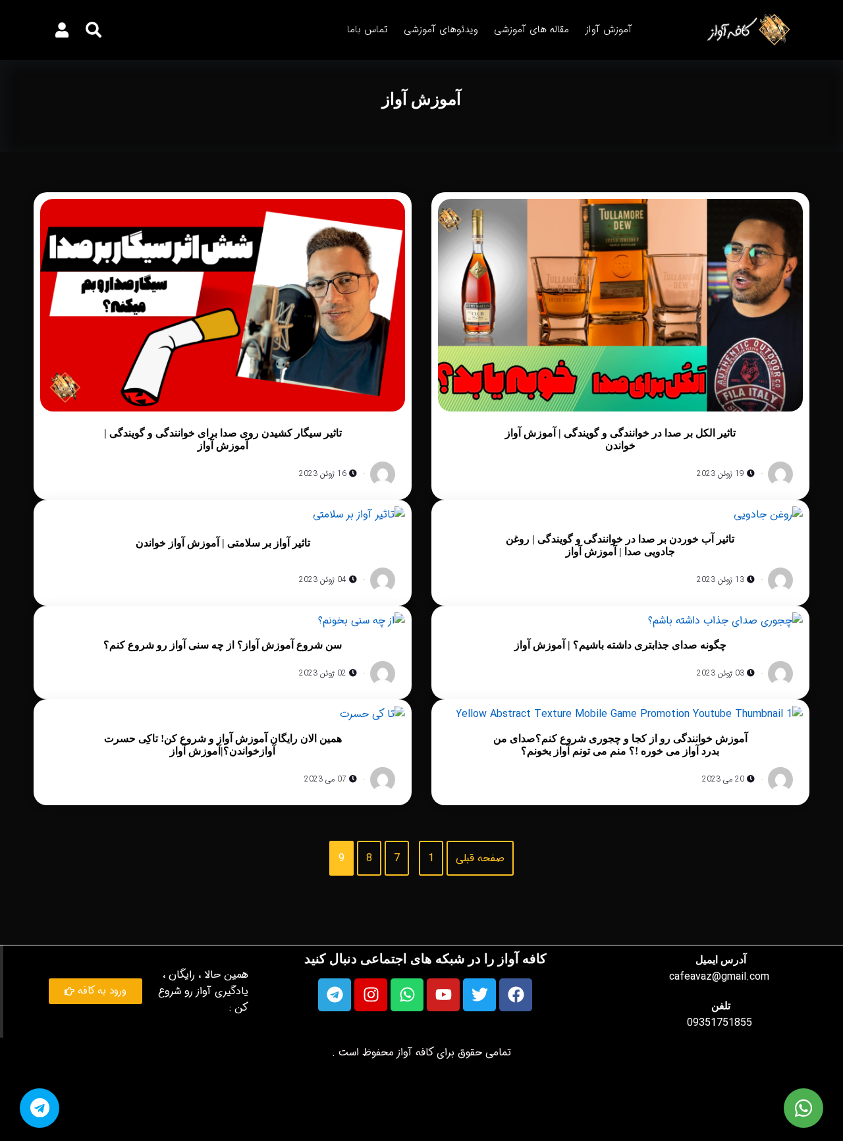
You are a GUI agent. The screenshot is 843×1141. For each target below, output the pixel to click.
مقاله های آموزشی (531, 30)
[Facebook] (515, 994)
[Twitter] (479, 994)
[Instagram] (370, 994)
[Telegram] (334, 994)
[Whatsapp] (407, 994)
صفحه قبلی (480, 858)
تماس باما (367, 30)
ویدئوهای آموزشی (441, 30)
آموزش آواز (608, 30)
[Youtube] (443, 994)
